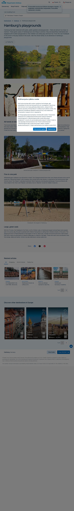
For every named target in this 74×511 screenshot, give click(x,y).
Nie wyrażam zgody (39, 129)
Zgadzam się (51, 129)
